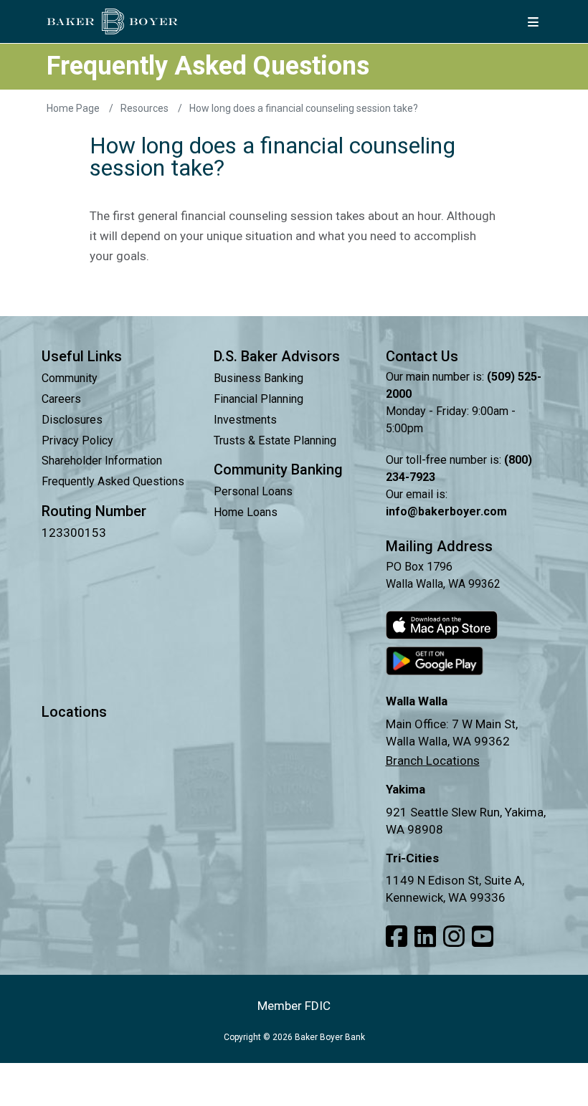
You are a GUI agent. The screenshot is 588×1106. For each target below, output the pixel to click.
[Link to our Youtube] (482, 937)
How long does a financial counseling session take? (303, 108)
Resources (145, 108)
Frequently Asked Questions (113, 481)
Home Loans (246, 512)
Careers (61, 399)
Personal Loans (253, 491)
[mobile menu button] (532, 21)
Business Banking (258, 378)
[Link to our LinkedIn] (425, 937)
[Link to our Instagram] (454, 937)
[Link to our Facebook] (396, 937)
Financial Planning (258, 399)
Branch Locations (433, 760)
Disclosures (72, 419)
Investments (245, 419)
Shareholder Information (102, 460)
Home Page (74, 108)
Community (70, 378)
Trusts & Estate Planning (275, 440)
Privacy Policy (77, 440)
